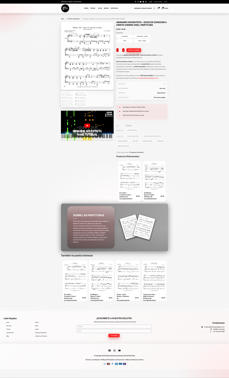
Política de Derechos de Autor (134, 360)
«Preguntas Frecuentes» (136, 152)
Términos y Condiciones (92, 360)
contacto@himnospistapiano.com (148, 78)
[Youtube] (119, 350)
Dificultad (119, 32)
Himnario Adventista (73, 19)
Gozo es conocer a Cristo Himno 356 (152, 136)
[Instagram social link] (138, 1)
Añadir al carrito (133, 50)
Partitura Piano (160, 141)
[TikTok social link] (146, 1)
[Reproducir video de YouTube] (87, 125)
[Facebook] (109, 350)
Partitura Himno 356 (147, 141)
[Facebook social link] (136, 1)
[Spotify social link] (143, 1)
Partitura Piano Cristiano (123, 146)
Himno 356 (135, 141)
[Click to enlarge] (64, 86)
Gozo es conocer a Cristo (133, 136)
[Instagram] (114, 350)
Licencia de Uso (120, 360)
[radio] (124, 36)
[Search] (154, 8)
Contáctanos (218, 323)
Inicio (62, 19)
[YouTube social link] (140, 1)
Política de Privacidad (107, 360)
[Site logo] (65, 8)
